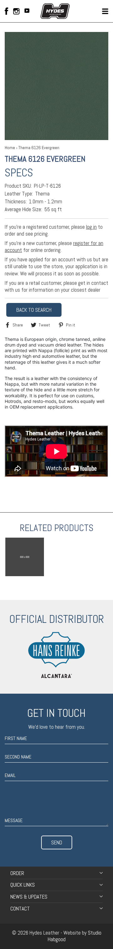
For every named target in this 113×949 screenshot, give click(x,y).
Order (17, 873)
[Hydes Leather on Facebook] (6, 11)
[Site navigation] (105, 11)
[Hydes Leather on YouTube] (27, 11)
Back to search (33, 309)
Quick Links (22, 884)
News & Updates (28, 896)
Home (10, 147)
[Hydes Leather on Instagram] (16, 11)
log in (91, 226)
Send (56, 842)
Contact (20, 908)
